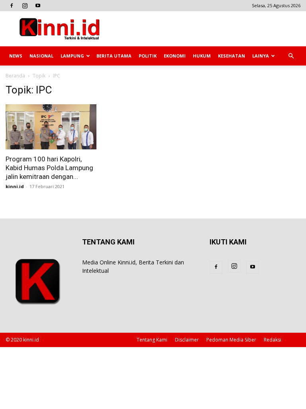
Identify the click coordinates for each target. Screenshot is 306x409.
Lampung (72, 56)
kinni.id (15, 186)
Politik (148, 56)
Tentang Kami (152, 339)
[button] (290, 56)
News (15, 56)
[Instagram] (25, 5)
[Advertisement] (207, 29)
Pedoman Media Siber (231, 339)
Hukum (202, 56)
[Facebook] (12, 5)
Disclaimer (187, 339)
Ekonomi (175, 56)
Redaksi (272, 339)
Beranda (15, 75)
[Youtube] (38, 5)
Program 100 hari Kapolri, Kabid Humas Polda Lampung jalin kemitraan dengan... (49, 168)
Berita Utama (113, 56)
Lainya (260, 56)
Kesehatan (231, 56)
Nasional (41, 56)
